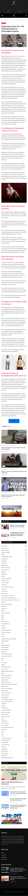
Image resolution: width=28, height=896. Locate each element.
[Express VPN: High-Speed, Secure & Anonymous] (14, 773)
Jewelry (3, 658)
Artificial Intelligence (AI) (6, 556)
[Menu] (2, 15)
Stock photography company (7, 727)
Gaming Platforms (5, 641)
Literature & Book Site (6, 666)
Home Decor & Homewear (6, 653)
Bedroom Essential (5, 569)
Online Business (4, 686)
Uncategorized (4, 753)
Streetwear (3, 729)
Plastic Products (4, 708)
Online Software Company (7, 699)
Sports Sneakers (4, 725)
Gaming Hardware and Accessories (8, 638)
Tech (2, 731)
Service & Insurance (5, 716)
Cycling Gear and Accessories (7, 595)
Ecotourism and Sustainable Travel (8, 597)
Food (2, 619)
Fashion (3, 23)
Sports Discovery (5, 723)
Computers (3, 589)
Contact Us (3, 855)
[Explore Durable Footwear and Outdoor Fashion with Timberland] (14, 437)
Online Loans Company (6, 692)
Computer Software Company (7, 587)
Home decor (4, 651)
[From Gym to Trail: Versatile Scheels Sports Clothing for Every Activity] (5, 878)
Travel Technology (5, 744)
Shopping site (4, 720)
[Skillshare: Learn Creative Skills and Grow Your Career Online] (5, 527)
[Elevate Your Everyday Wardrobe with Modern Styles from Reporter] (14, 484)
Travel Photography (5, 740)
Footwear (3, 625)
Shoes (2, 718)
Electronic (3, 602)
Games (2, 634)
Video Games (4, 755)
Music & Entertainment (6, 677)
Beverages (3, 571)
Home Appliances (5, 649)
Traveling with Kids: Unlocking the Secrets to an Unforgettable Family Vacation (18, 807)
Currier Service (4, 591)
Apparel (3, 554)
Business (3, 576)
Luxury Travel (4, 669)
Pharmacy (3, 705)
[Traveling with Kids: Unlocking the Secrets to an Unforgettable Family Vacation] (5, 806)
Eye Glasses (4, 606)
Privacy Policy (4, 859)
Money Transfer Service (6, 675)
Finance (3, 615)
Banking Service (4, 565)
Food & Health (4, 621)
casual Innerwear (5, 582)
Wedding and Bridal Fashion (7, 757)
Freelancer (3, 628)
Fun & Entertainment (5, 630)
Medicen (3, 673)
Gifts (2, 643)
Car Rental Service (5, 580)
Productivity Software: (6, 710)
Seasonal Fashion (5, 714)
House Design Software (6, 656)
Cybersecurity (4, 593)
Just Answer (4, 662)
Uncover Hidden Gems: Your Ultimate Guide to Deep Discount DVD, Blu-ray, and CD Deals (18, 870)
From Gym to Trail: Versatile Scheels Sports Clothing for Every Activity (18, 878)
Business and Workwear (6, 578)
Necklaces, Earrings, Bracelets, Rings (9, 684)
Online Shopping (4, 697)
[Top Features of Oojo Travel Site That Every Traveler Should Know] (5, 793)
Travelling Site (4, 749)
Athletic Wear (4, 558)
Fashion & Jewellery (5, 612)
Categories (3, 857)
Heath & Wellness (5, 647)
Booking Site (4, 574)
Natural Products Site (6, 682)
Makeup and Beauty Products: (7, 671)
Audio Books (4, 561)
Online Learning (4, 690)
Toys (2, 733)
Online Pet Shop (4, 695)
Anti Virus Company (5, 552)
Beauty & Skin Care (5, 567)
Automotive (3, 563)
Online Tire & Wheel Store (7, 701)
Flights (2, 617)
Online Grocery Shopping (6, 688)
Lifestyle (3, 664)
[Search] (20, 11)
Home (2, 19)
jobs (2, 660)
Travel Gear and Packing (6, 738)
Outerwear (3, 703)
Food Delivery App (5, 623)
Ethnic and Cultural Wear (6, 604)
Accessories (4, 545)
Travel (2, 736)
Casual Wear (4, 584)
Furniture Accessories (6, 632)
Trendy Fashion (4, 751)
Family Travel (4, 608)
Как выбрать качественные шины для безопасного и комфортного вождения (17, 534)
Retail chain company (5, 712)
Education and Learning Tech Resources (9, 599)
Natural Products (5, 679)
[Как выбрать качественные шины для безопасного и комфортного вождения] (5, 534)
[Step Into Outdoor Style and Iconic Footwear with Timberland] (14, 460)
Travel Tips (3, 746)
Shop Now (14, 421)
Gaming (3, 636)
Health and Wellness (5, 645)
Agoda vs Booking (5, 550)
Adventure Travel (5, 548)
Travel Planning (4, 742)
